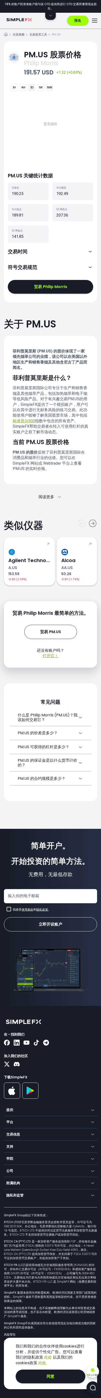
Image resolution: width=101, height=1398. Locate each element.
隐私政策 (42, 909)
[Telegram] (46, 1043)
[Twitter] (7, 1064)
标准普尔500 (24, 421)
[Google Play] (30, 1097)
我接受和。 (32, 909)
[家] (6, 35)
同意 (50, 1376)
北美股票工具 (38, 34)
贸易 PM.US (50, 632)
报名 (77, 20)
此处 (48, 1357)
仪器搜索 (19, 34)
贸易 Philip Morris (50, 286)
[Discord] (17, 1064)
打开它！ (50, 655)
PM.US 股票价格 (52, 54)
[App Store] (12, 1098)
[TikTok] (36, 1043)
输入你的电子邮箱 (23, 895)
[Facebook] (7, 1043)
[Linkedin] (17, 1043)
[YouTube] (26, 1043)
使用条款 (27, 909)
